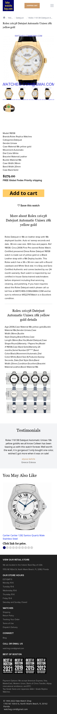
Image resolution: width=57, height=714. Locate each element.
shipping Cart (32, 6)
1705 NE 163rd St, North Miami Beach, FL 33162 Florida (26, 569)
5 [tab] (16, 547)
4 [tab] (13, 547)
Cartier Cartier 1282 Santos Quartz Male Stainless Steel (24, 537)
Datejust (20, 17)
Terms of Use (8, 623)
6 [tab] (19, 547)
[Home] (4, 17)
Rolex (10, 17)
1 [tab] (4, 547)
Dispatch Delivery (10, 627)
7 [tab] (22, 547)
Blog (5, 638)
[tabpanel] (28, 513)
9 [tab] (28, 547)
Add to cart (23, 193)
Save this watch (30, 205)
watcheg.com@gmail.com (13, 648)
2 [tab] (7, 547)
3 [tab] (10, 547)
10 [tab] (31, 547)
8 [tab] (25, 547)
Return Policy (8, 615)
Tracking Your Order (11, 619)
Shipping (6, 612)
